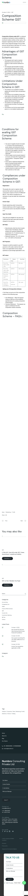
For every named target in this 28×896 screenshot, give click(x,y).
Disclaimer (4, 843)
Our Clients (5, 741)
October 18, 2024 (15, 636)
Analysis (4, 711)
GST (12, 12)
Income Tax (4, 613)
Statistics (4, 713)
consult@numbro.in (6, 808)
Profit (13, 512)
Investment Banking (6, 615)
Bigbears (15, 849)
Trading (13, 713)
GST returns (23, 45)
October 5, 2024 (6, 12)
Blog (3, 738)
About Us (4, 736)
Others (3, 619)
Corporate (9, 711)
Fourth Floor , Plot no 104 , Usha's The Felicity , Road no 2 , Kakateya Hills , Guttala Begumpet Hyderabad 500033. (10, 821)
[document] (14, 875)
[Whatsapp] (24, 883)
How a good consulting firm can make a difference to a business (18, 639)
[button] (14, 854)
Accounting (5, 602)
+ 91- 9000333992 (6, 810)
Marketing (8, 512)
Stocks (9, 713)
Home (3, 733)
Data (3, 512)
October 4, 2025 (15, 627)
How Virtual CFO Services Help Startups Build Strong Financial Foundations (17, 631)
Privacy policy (5, 845)
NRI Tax (3, 617)
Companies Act (5, 604)
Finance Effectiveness (7, 608)
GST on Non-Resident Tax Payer (11, 581)
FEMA (3, 606)
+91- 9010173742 (6, 812)
